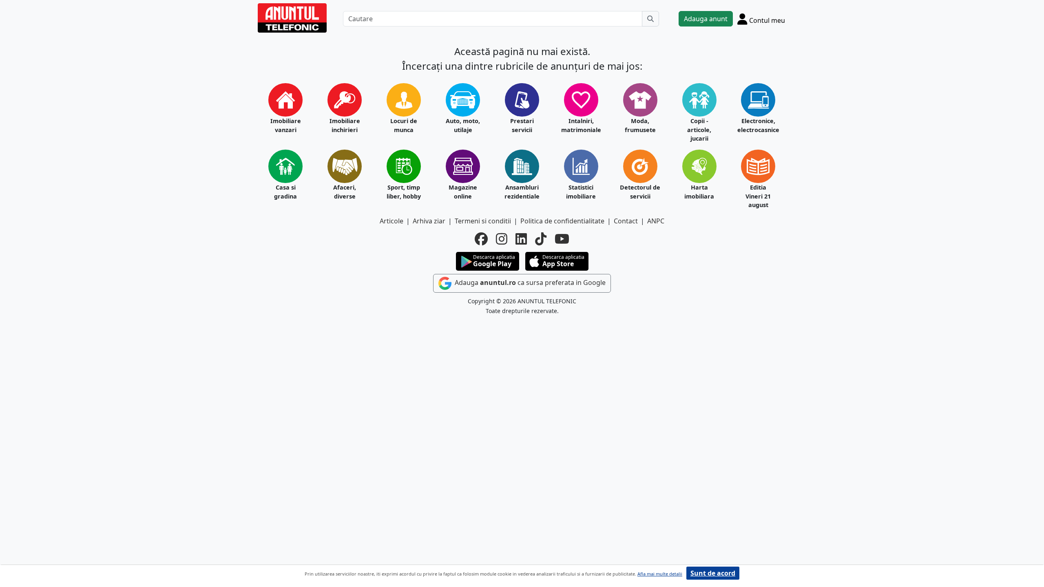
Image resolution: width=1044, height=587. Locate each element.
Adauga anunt (706, 18)
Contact (626, 220)
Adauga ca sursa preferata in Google (529, 282)
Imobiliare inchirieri (345, 125)
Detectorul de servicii (640, 191)
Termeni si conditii (483, 220)
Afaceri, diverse (344, 191)
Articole (391, 220)
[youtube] (562, 239)
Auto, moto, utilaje (463, 125)
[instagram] (501, 239)
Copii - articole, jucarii (699, 129)
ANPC (655, 220)
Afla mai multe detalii (659, 574)
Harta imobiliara (699, 191)
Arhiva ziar (429, 220)
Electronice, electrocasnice (758, 125)
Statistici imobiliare (581, 191)
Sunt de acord (712, 573)
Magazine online (463, 191)
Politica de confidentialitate (562, 220)
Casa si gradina (285, 191)
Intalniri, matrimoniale (581, 125)
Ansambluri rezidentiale (522, 191)
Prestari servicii (522, 125)
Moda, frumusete (640, 125)
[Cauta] (650, 18)
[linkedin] (521, 239)
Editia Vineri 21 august (758, 196)
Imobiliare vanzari (285, 125)
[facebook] (481, 239)
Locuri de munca (403, 125)
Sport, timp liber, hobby (404, 191)
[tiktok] (540, 239)
